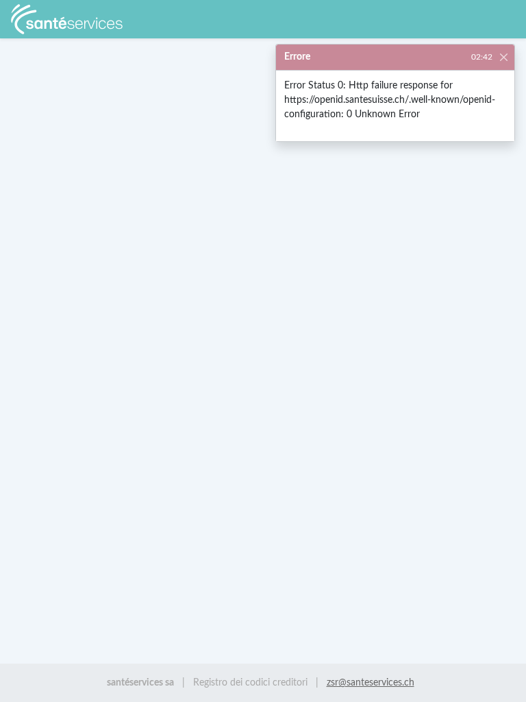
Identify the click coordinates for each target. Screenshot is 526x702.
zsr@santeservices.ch (370, 682)
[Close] (504, 57)
